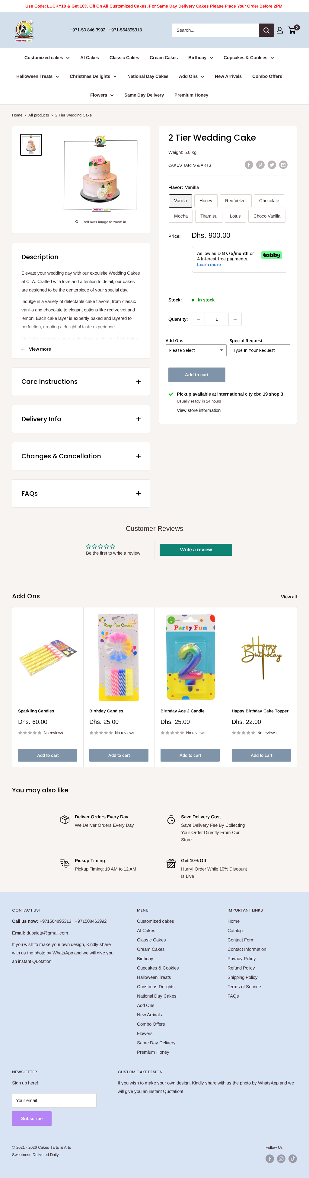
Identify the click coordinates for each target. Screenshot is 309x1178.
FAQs (233, 995)
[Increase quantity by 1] (235, 319)
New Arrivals (228, 76)
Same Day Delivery (144, 94)
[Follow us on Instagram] (281, 1158)
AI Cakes (89, 57)
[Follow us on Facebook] (270, 1158)
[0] (292, 30)
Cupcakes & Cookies (245, 57)
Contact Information (247, 949)
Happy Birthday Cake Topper (260, 710)
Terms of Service (244, 986)
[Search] (266, 30)
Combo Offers (267, 76)
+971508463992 (91, 921)
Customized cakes (43, 57)
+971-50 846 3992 (87, 29)
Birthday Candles (106, 710)
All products (38, 115)
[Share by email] (283, 164)
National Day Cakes (147, 76)
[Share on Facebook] (249, 164)
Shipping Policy (243, 977)
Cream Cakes (164, 57)
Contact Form (241, 939)
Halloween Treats (34, 76)
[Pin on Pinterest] (260, 164)
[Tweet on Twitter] (272, 164)
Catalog (235, 930)
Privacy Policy (242, 958)
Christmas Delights (90, 76)
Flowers (98, 94)
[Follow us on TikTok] (292, 1158)
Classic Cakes (124, 57)
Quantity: (178, 319)
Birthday (197, 57)
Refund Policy (241, 967)
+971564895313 (55, 921)
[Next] (297, 687)
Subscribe (32, 1118)
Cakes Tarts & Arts (189, 165)
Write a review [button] (196, 549)
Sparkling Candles (36, 710)
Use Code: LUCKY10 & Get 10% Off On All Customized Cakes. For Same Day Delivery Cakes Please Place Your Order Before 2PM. (154, 6)
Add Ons (188, 76)
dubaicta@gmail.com (47, 932)
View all (289, 596)
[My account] (280, 30)
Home (17, 115)
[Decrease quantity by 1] (198, 319)
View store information (199, 410)
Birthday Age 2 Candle (183, 710)
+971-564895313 (125, 29)
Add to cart (197, 374)
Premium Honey (191, 94)
